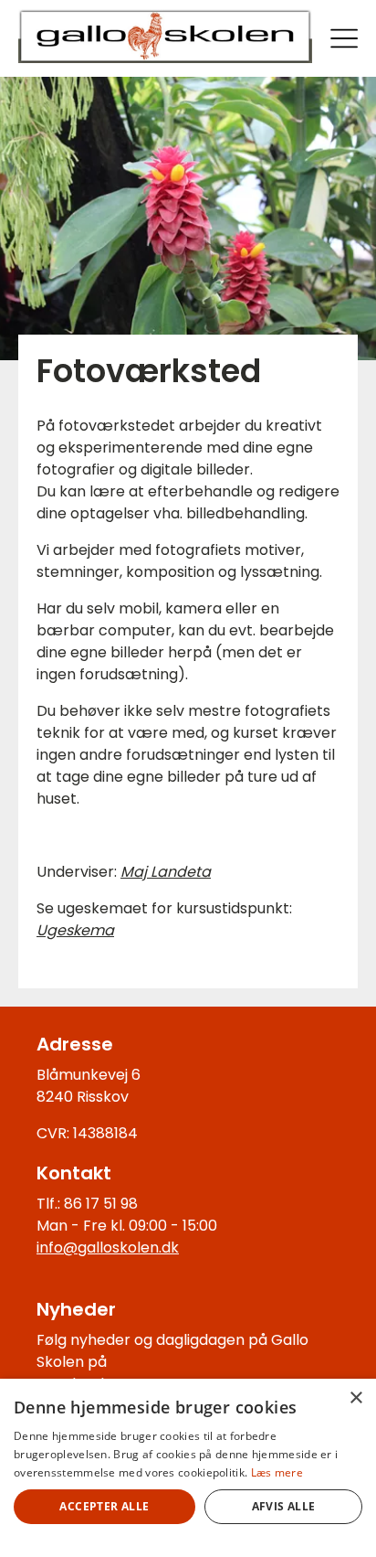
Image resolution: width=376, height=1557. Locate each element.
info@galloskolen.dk (108, 1247)
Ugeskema (75, 930)
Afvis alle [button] (284, 1506)
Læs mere (277, 1472)
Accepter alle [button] (104, 1506)
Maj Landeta (165, 871)
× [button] (355, 1398)
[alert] (188, 1468)
